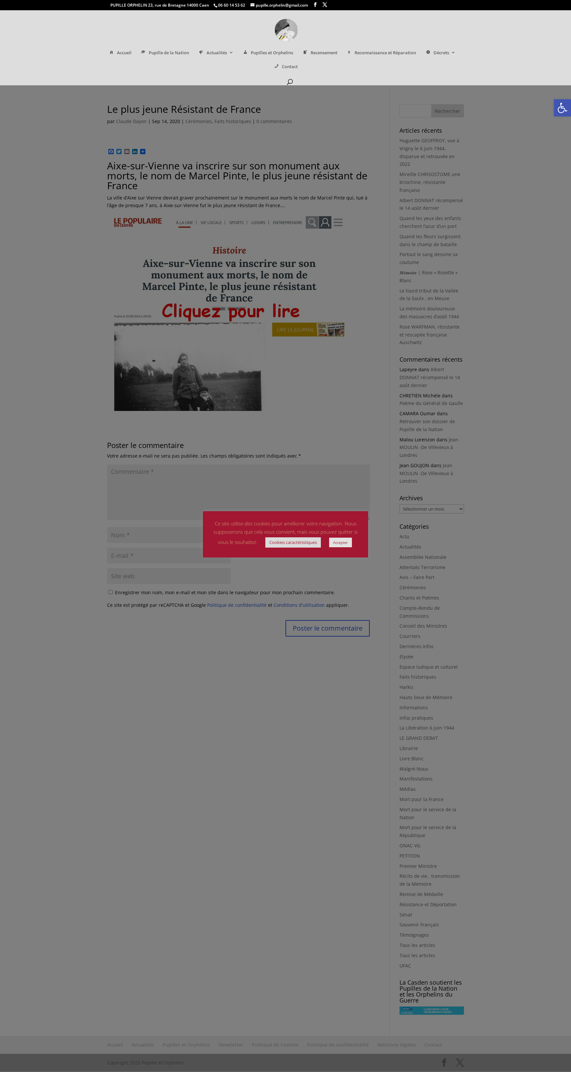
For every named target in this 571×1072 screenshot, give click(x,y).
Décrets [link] (441, 53)
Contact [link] (290, 66)
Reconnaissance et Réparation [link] (385, 53)
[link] (562, 107)
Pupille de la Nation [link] (169, 53)
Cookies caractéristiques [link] (293, 542)
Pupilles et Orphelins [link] (272, 53)
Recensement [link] (324, 53)
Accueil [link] (124, 53)
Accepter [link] (340, 542)
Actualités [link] (217, 53)
